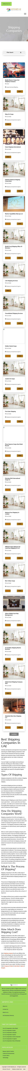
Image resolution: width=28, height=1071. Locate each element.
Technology (5, 1057)
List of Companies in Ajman (9, 1034)
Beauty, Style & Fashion (8, 1051)
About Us (5, 1006)
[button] (25, 14)
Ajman (22, 966)
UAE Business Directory (8, 1015)
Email (19, 91)
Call (8, 91)
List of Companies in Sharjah (9, 1032)
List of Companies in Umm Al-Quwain (12, 1036)
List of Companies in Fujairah (10, 1038)
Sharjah (3, 967)
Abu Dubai (16, 966)
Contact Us (5, 1009)
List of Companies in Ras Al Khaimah (11, 1040)
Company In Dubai (8, 966)
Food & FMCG (6, 1055)
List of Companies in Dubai (9, 1030)
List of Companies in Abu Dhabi (10, 1028)
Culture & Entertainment (8, 1053)
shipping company (8, 953)
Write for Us (5, 1012)
